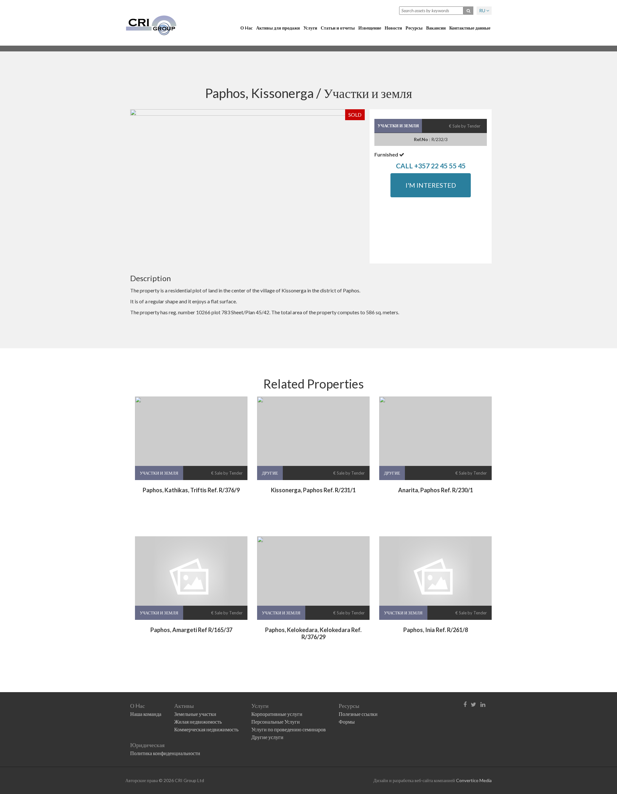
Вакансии (436, 28)
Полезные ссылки (358, 714)
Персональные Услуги (275, 721)
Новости (393, 28)
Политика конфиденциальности (165, 753)
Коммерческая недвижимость (206, 729)
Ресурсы (414, 28)
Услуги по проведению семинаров (288, 729)
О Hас (246, 28)
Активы (184, 705)
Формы (347, 721)
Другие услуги (267, 737)
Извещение (369, 28)
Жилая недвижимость (198, 721)
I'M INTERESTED (431, 185)
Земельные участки (195, 714)
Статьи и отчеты (338, 28)
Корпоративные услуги (276, 714)
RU (482, 10)
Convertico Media (474, 780)
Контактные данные (469, 28)
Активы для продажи (278, 28)
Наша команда (145, 714)
